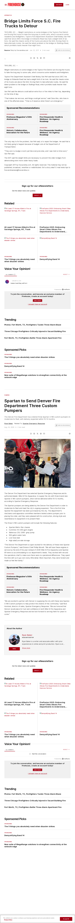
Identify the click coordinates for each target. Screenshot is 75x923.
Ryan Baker (8, 423)
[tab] (10, 274)
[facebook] (31, 58)
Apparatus (8, 15)
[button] (5, 4)
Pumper (6, 395)
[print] (70, 58)
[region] (37, 282)
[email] (44, 58)
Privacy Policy (8, 919)
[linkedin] (34, 58)
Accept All (66, 919)
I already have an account (37, 304)
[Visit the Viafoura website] (66, 289)
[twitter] (37, 58)
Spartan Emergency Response (34, 423)
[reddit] (41, 58)
